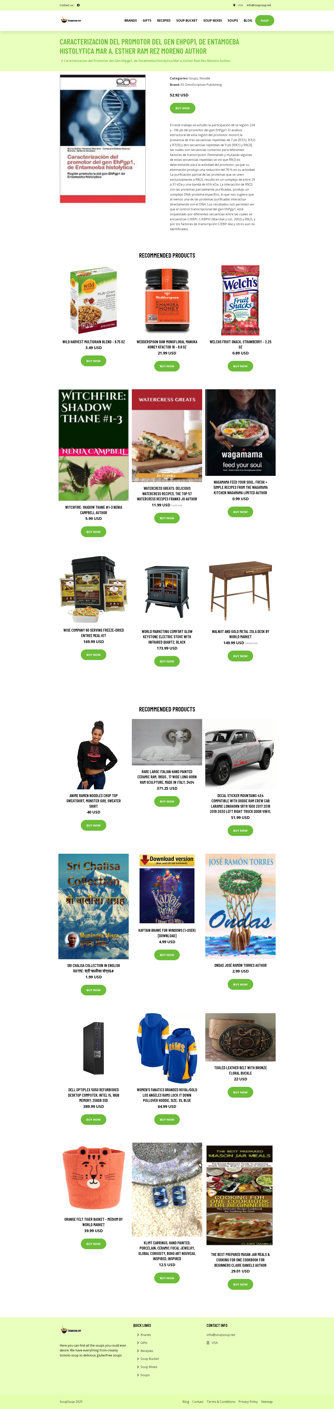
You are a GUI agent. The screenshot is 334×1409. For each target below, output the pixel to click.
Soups (233, 20)
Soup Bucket (187, 20)
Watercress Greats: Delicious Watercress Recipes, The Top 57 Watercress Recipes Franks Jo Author (167, 493)
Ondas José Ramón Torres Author (240, 965)
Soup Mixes (212, 20)
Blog (248, 20)
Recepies (163, 20)
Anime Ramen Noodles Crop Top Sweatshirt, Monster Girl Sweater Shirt (93, 800)
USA (240, 5)
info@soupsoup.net (259, 5)
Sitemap (267, 1402)
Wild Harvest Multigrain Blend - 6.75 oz (93, 341)
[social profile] (78, 5)
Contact (198, 1402)
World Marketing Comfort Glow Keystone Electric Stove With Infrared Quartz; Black (167, 636)
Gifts (147, 20)
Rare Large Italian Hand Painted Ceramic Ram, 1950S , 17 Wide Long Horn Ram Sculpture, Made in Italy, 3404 (167, 777)
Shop (265, 20)
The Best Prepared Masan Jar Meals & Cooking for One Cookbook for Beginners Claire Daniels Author (240, 1259)
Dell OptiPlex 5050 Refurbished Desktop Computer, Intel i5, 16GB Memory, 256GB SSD (93, 1095)
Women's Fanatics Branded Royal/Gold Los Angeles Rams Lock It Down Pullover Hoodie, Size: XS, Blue (167, 1095)
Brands (146, 1335)
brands (130, 20)
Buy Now (183, 108)
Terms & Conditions (221, 1402)
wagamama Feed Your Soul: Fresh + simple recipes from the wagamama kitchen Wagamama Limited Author (240, 487)
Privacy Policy (248, 1402)
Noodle (204, 78)
